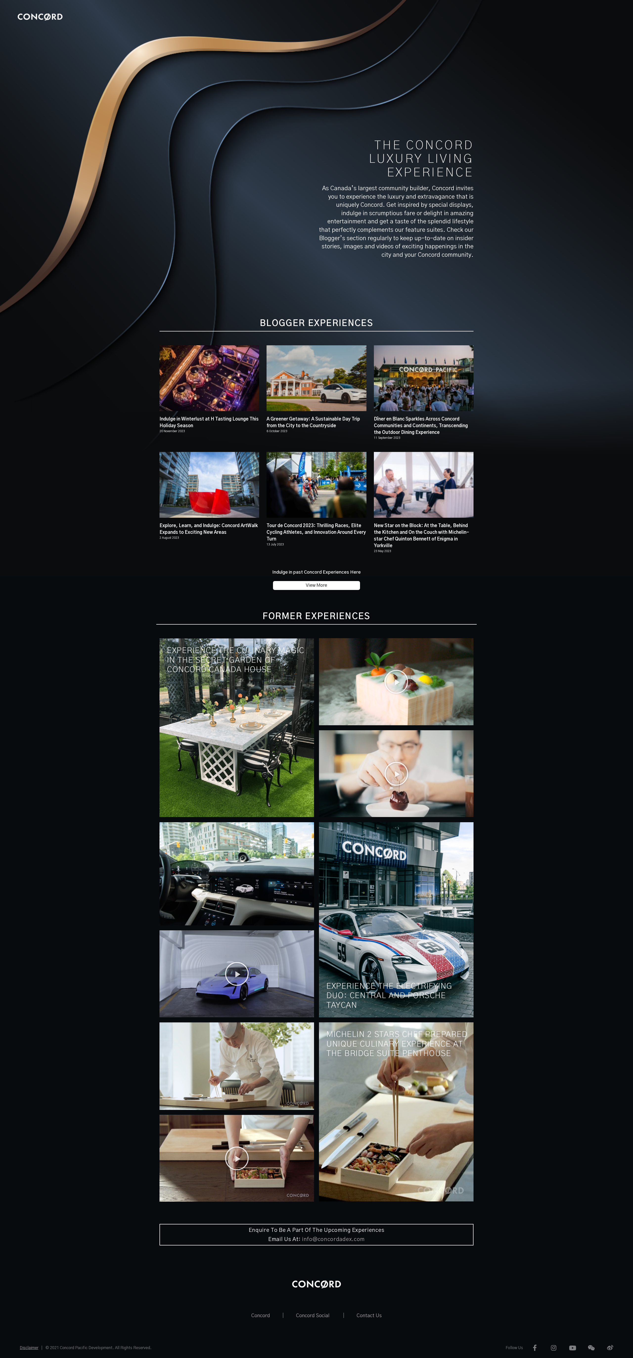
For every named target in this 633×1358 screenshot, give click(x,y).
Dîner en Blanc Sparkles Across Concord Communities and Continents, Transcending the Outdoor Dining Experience (421, 426)
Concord (260, 1315)
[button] (396, 681)
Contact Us (369, 1315)
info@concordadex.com (333, 1239)
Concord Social (312, 1315)
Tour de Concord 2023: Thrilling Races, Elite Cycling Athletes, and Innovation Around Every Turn (316, 532)
